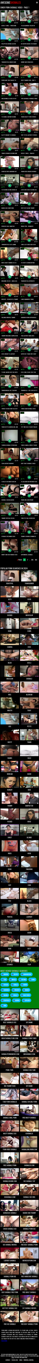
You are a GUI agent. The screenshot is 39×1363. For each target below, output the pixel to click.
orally (15, 995)
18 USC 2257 (15, 1360)
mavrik (5, 974)
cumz (33, 979)
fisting (23, 979)
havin (25, 985)
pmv (4, 1005)
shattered (26, 995)
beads (27, 990)
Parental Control (29, 1360)
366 (36, 560)
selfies (15, 974)
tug (4, 979)
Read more (4, 1341)
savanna (6, 990)
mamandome (27, 974)
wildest (17, 990)
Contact (7, 1360)
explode (27, 1000)
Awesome (10, 2)
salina (5, 995)
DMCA (20, 1360)
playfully (6, 1000)
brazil (13, 979)
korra (17, 1000)
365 (32, 560)
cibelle (15, 985)
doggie (5, 985)
